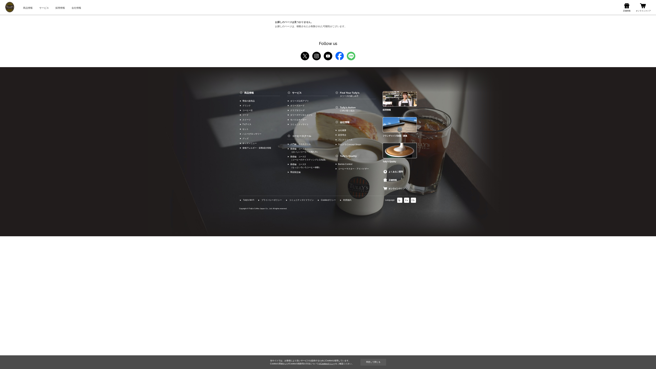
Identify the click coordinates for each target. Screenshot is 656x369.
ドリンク (246, 105)
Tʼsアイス (246, 124)
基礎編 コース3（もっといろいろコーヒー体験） (305, 166)
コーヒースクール (301, 136)
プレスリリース (345, 140)
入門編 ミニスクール (300, 144)
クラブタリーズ (297, 110)
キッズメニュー (249, 143)
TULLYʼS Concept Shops (349, 144)
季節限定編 (295, 172)
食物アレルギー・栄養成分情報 (256, 148)
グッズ (245, 138)
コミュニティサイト (299, 124)
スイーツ (246, 120)
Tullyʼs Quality (348, 156)
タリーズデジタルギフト (301, 115)
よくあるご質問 (396, 171)
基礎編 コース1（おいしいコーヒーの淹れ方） (304, 150)
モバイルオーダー (298, 120)
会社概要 (342, 130)
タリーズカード (297, 105)
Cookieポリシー (328, 200)
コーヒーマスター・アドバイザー (353, 169)
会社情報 (345, 122)
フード (245, 115)
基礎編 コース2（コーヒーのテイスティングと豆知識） (308, 158)
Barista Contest (345, 164)
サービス (297, 92)
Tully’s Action (348, 109)
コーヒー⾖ (247, 110)
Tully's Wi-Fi (248, 200)
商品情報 (249, 92)
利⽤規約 (347, 200)
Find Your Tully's (349, 94)
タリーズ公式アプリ (299, 101)
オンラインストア (397, 188)
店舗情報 (393, 180)
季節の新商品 (248, 101)
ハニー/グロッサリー (251, 134)
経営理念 (342, 135)
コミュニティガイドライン (301, 200)
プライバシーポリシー (271, 200)
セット (245, 129)
